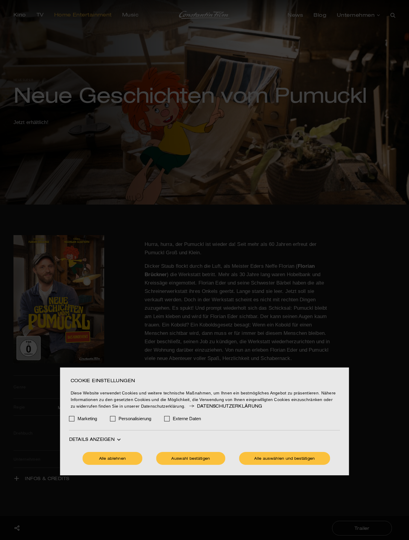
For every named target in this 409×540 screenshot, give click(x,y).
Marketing (87, 418)
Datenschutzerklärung (229, 406)
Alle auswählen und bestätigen (284, 459)
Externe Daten (187, 418)
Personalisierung (135, 418)
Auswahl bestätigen (190, 459)
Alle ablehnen (112, 459)
